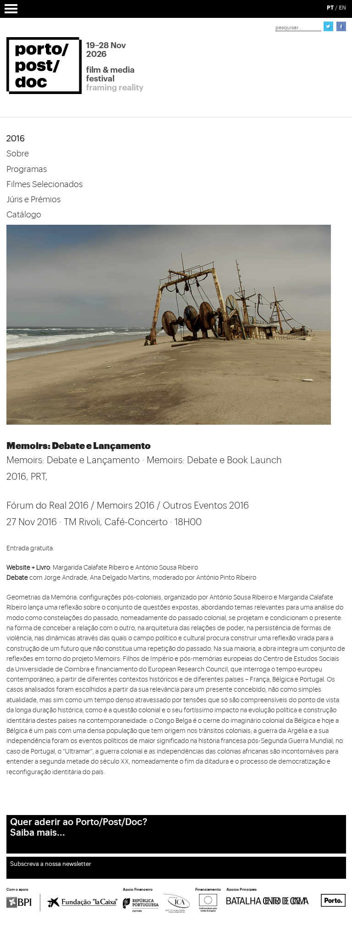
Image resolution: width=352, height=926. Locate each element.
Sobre (17, 154)
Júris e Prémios (33, 199)
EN (342, 8)
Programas (26, 169)
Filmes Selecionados (44, 184)
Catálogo (23, 215)
